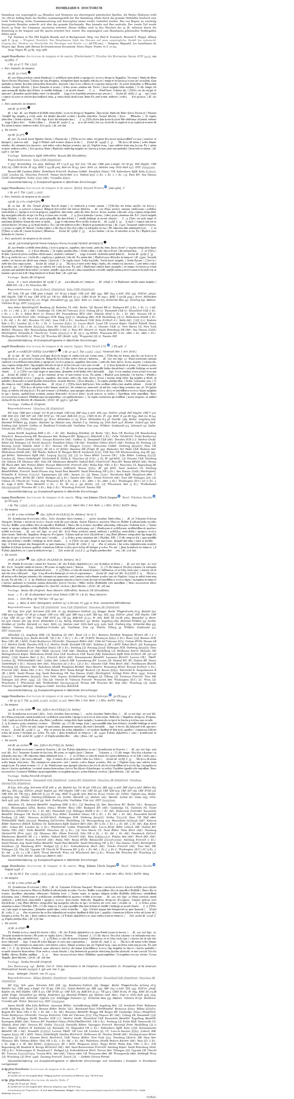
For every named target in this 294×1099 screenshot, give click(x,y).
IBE (93, 293)
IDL (127, 293)
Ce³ (123, 164)
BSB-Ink (67, 296)
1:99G (29, 192)
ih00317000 (14, 630)
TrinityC (86, 446)
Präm (98, 452)
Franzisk (34, 474)
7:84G (97, 351)
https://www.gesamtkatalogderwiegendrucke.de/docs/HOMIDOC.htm (107, 1090)
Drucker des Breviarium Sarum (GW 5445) (123, 56)
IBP (106, 293)
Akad (38, 178)
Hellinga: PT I (53, 164)
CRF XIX (7, 794)
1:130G (89, 351)
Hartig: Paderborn (74, 621)
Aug (107, 820)
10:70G (68, 505)
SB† (107, 433)
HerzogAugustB (11, 487)
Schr (22, 611)
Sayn (26, 638)
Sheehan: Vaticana (13, 627)
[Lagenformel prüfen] (29, 73)
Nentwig (94, 422)
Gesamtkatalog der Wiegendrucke (23, 1090)
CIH (80, 293)
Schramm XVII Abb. (42, 787)
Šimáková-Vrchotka (55, 425)
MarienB (55, 650)
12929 (52, 973)
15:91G (44, 700)
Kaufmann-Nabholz (79, 611)
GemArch (63, 333)
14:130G (34, 700)
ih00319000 (57, 1001)
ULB (136, 638)
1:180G (23, 505)
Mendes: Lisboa (118, 797)
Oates (96, 300)
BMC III (109, 617)
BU (46, 333)
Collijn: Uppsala (130, 794)
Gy (83, 474)
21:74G (63, 700)
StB (95, 336)
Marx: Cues (118, 995)
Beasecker (138, 617)
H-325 (87, 617)
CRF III (14, 617)
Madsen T (78, 422)
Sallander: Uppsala (38, 998)
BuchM (62, 455)
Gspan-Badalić (76, 988)
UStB (5, 174)
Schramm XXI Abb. (45, 611)
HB (60, 474)
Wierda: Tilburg (107, 627)
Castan (16, 621)
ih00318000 (108, 800)
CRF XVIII (144, 790)
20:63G (53, 700)
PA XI (18, 1083)
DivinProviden (113, 839)
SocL (108, 1037)
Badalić (146, 611)
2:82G (32, 505)
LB (88, 474)
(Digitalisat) (47, 160)
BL (22, 174)
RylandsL (39, 326)
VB (54, 296)
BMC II (117, 416)
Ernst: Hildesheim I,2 (61, 419)
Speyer (78, 346)
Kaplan (48, 790)
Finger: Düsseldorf (52, 300)
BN (146, 1040)
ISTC (138, 167)
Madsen (103, 167)
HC (10, 293)
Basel (125, 497)
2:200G (39, 192)
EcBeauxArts (102, 836)
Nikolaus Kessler (141, 497)
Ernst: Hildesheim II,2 (23, 300)
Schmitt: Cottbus (28, 425)
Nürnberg (80, 696)
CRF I (77, 790)
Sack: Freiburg (116, 624)
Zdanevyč (136, 425)
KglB (68, 317)
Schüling (135, 300)
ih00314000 (148, 167)
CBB (101, 164)
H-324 (82, 416)
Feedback (151, 1096)
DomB (16, 446)
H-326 (46, 794)
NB (43, 336)
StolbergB (132, 820)
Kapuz (15, 1034)
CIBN (16, 167)
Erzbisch (151, 171)
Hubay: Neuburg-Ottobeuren (38, 797)
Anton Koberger (98, 696)
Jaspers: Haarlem (39, 422)
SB (53, 307)
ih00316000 (29, 428)
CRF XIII (7, 416)
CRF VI (22, 296)
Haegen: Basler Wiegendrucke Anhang (124, 985)
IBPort (147, 787)
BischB (151, 455)
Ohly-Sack (122, 167)
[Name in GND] (105, 188)
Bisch (5, 650)
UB (118, 317)
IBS (95, 614)
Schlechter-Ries (115, 300)
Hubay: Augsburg (139, 419)
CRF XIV (25, 416)
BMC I (42, 167)
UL (22, 634)
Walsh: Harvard (28, 1001)
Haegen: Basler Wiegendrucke (115, 611)
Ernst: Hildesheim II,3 (93, 419)
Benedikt (46, 442)
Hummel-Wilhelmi (12, 422)
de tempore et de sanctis (41, 56)
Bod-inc (66, 167)
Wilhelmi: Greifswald (112, 425)
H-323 (76, 296)
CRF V (147, 413)
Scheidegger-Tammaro (69, 998)
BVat (82, 310)
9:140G (58, 505)
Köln (78, 188)
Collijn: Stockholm (31, 419)
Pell (137, 164)
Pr (30, 167)
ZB (17, 846)
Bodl (92, 174)
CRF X (36, 991)
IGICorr (142, 293)
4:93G (40, 505)
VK (89, 164)
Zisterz (104, 474)
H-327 (96, 991)
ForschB (122, 817)
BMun (66, 178)
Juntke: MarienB (27, 624)
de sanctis (37, 1080)
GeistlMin (37, 449)
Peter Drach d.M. (95, 346)
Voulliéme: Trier (83, 425)
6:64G (49, 505)
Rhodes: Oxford (134, 422)
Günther (116, 419)
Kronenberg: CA (27, 164)
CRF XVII (40, 296)
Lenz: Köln (86, 167)
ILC (77, 164)
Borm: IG (7, 419)
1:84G (33, 64)
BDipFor (151, 1008)
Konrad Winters (94, 188)
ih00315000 (34, 303)
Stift (148, 477)
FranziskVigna (26, 1053)
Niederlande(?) (85, 56)
